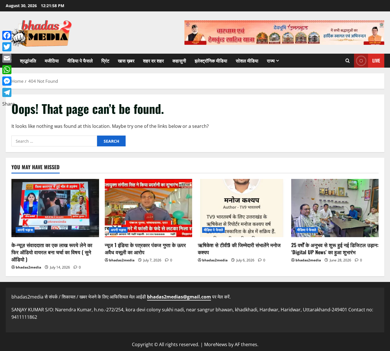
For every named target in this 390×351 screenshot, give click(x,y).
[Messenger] (8, 81)
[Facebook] (8, 35)
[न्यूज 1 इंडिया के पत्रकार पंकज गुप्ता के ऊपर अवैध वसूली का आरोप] (148, 208)
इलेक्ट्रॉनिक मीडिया (211, 60)
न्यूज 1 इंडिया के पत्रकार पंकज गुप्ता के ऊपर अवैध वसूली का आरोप (145, 248)
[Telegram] (8, 92)
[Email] (8, 58)
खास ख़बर (126, 60)
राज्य (271, 60)
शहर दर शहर (153, 60)
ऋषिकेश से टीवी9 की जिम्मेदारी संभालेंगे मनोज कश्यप (239, 248)
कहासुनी (179, 60)
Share (8, 104)
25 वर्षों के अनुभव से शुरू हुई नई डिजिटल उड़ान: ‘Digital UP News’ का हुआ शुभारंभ (335, 248)
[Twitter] (8, 47)
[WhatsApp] (8, 69)
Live (376, 60)
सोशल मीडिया (247, 60)
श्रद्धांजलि (28, 60)
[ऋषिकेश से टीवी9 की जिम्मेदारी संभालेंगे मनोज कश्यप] (242, 208)
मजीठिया (52, 60)
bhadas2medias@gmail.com (179, 297)
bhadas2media (28, 267)
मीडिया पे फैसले (80, 60)
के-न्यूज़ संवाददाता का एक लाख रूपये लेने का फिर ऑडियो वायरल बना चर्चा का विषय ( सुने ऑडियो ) (51, 252)
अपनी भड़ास (25, 229)
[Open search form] (347, 60)
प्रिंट (105, 60)
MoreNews (215, 344)
